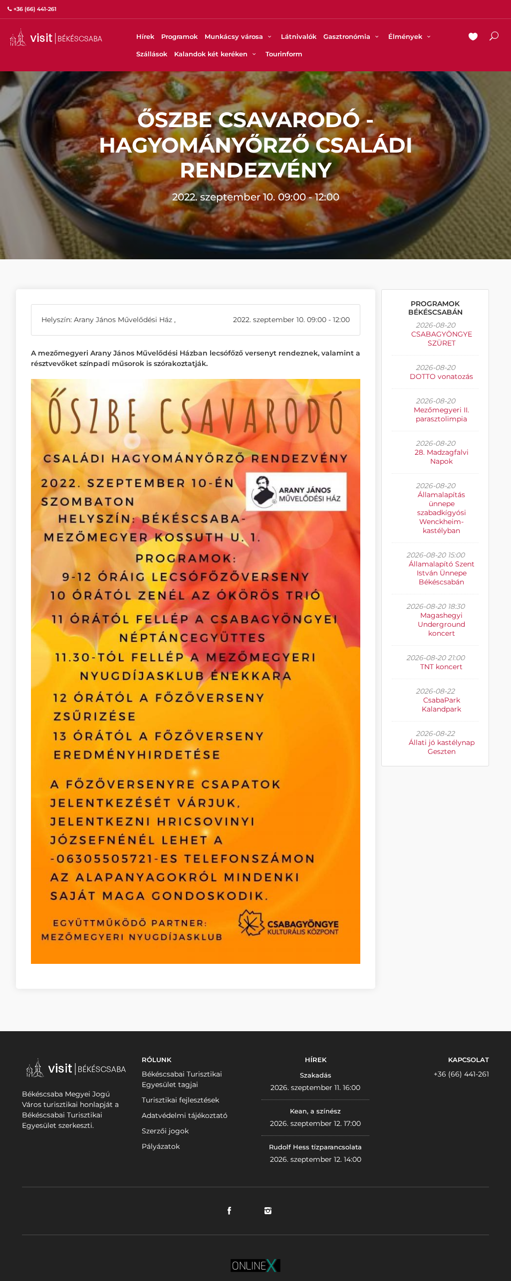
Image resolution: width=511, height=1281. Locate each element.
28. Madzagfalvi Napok (442, 457)
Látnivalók (298, 36)
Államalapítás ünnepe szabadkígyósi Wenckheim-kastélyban (441, 512)
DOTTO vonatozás (441, 376)
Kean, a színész (315, 1111)
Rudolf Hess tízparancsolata (315, 1147)
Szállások (151, 54)
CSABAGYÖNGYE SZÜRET (441, 339)
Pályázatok (161, 1146)
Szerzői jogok (165, 1130)
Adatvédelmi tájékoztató (185, 1115)
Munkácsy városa (235, 36)
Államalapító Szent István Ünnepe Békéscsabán (442, 572)
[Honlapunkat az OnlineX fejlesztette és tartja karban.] (255, 1265)
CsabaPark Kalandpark (441, 705)
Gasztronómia (347, 36)
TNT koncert (441, 666)
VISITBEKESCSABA (56, 37)
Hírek (145, 36)
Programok (179, 36)
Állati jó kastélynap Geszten (442, 747)
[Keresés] (494, 37)
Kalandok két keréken (212, 54)
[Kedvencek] (473, 37)
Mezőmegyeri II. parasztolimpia (441, 414)
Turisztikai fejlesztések (180, 1100)
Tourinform (283, 54)
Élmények (406, 36)
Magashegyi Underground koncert (441, 624)
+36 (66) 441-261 (461, 1074)
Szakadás (315, 1075)
